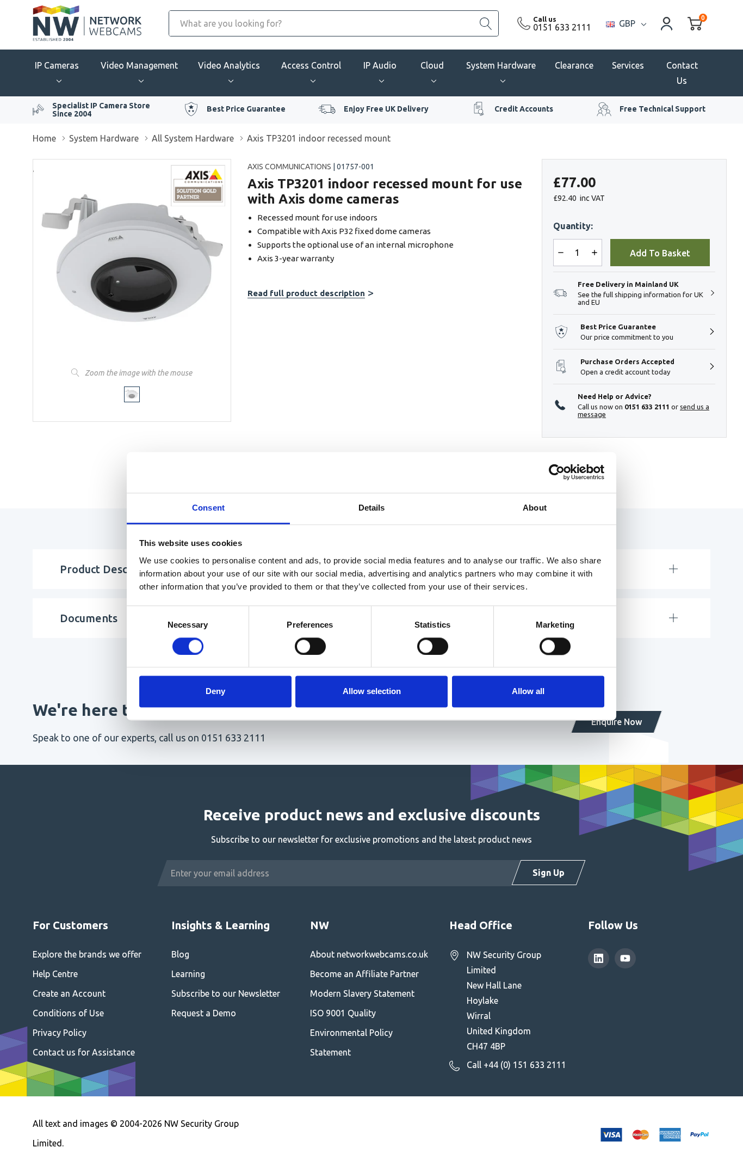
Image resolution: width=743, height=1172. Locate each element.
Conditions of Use (68, 1013)
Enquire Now (616, 722)
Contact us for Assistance (84, 1052)
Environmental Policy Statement (351, 1042)
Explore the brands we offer (87, 954)
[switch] (310, 646)
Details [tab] (371, 507)
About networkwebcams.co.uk (369, 954)
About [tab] (535, 507)
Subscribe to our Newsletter (225, 993)
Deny (215, 691)
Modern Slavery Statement (362, 993)
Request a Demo (203, 1013)
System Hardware (501, 65)
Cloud (432, 65)
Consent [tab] (208, 507)
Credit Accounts (523, 109)
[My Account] (667, 23)
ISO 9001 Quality (343, 1013)
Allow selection (372, 691)
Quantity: (573, 226)
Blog (180, 954)
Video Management (139, 65)
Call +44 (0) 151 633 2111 (516, 1065)
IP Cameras (57, 65)
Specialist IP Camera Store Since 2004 (101, 109)
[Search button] (485, 23)
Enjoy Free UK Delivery (386, 109)
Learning (188, 974)
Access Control (311, 65)
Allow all (528, 691)
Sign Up (549, 873)
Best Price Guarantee (246, 109)
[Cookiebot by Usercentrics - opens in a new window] (556, 472)
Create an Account (69, 993)
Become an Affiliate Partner (364, 974)
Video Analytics (229, 65)
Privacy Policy (59, 1033)
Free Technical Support (662, 109)
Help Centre (55, 974)
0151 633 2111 (562, 27)
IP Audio (380, 65)
